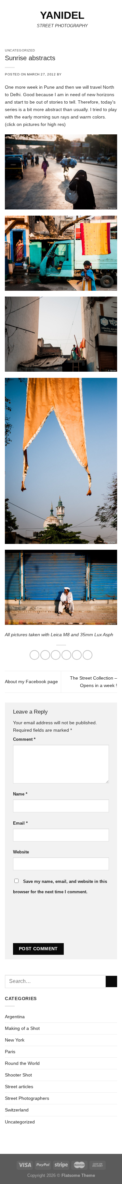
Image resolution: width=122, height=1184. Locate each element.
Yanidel (62, 15)
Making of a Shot (22, 1028)
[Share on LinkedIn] (87, 655)
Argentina (15, 1016)
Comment (24, 739)
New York (14, 1040)
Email (20, 823)
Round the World (22, 1063)
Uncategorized (20, 1121)
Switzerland (17, 1109)
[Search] (115, 21)
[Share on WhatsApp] (34, 655)
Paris (10, 1051)
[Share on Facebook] (45, 655)
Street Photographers (27, 1098)
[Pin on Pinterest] (77, 655)
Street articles (19, 1086)
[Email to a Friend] (66, 655)
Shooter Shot (18, 1074)
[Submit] (111, 981)
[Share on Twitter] (56, 655)
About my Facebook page (31, 681)
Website (21, 852)
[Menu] (8, 20)
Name (20, 794)
